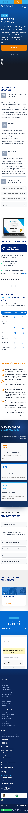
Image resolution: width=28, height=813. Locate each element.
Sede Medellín (4, 746)
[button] (25, 6)
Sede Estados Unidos (6, 760)
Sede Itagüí (4, 755)
